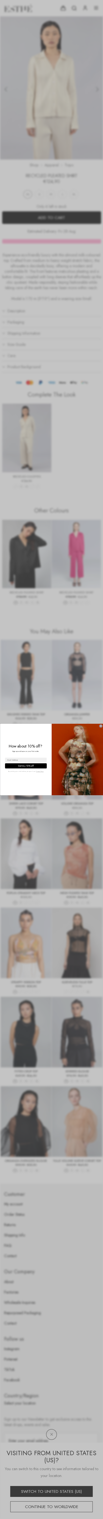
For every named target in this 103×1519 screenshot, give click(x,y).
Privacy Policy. (40, 771)
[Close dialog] (100, 726)
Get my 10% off (26, 765)
